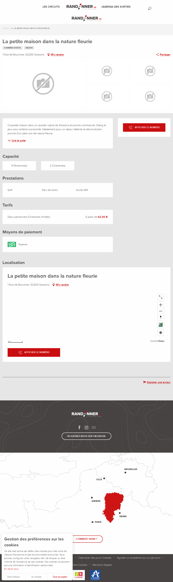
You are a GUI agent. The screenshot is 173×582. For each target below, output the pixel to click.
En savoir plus (11, 568)
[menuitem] (52, 7)
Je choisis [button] (36, 576)
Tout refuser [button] (13, 576)
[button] (150, 8)
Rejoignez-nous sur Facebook (86, 436)
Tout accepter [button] (60, 576)
